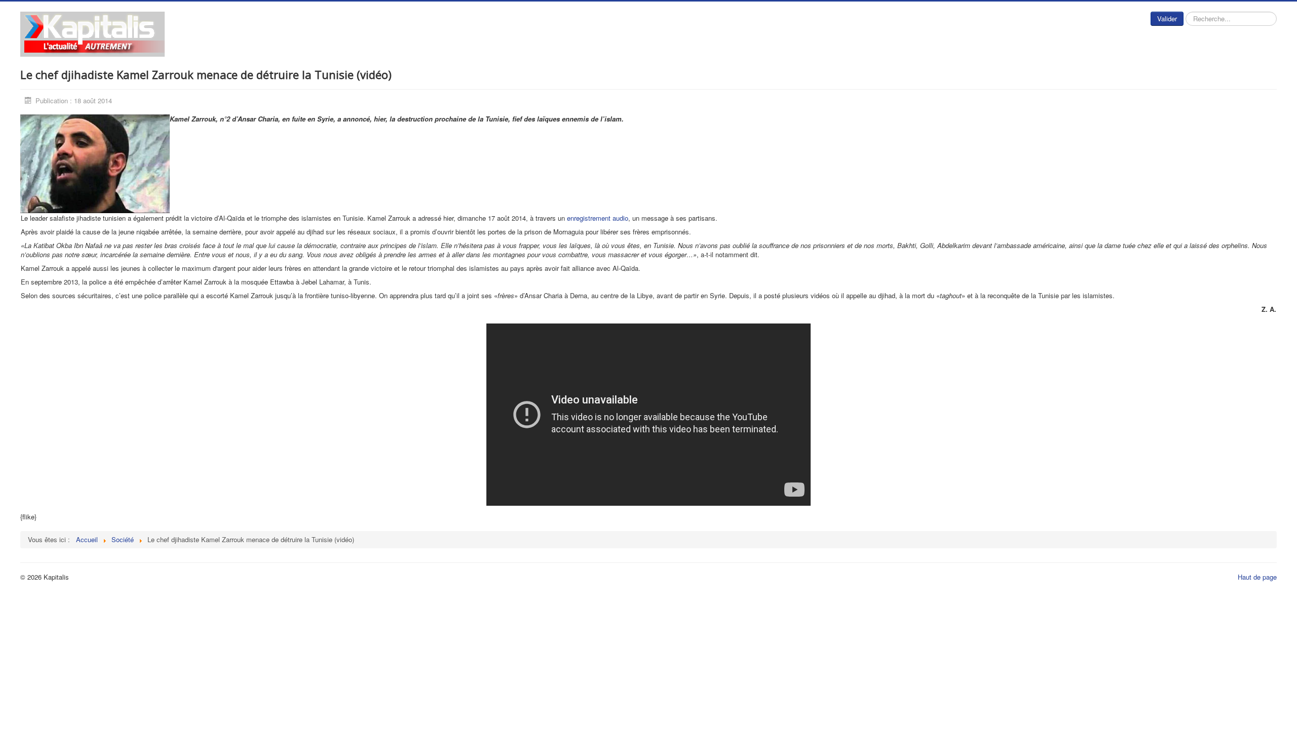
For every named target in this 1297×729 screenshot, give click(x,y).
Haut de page (1257, 577)
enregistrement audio (596, 218)
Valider (1167, 18)
